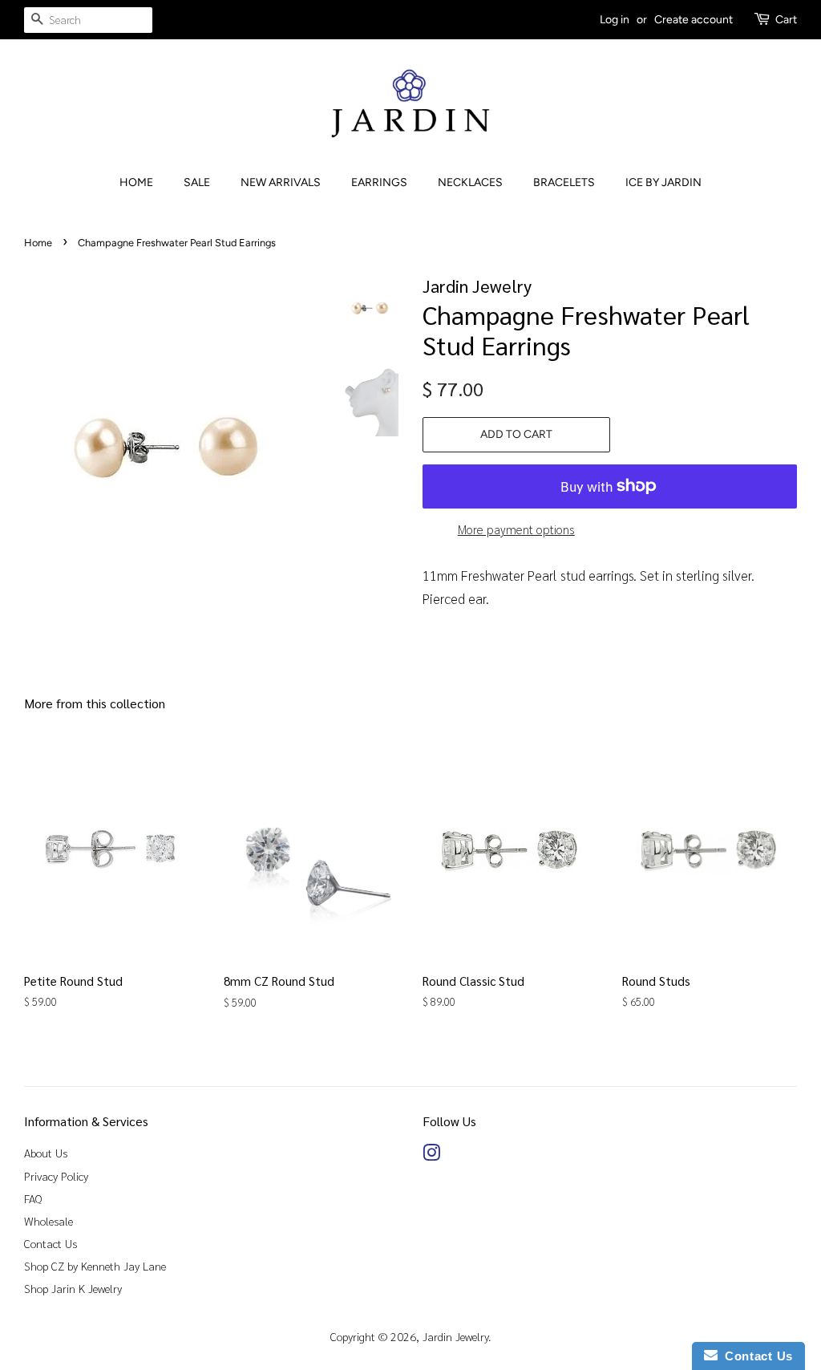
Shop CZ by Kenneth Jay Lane (95, 1266)
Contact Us (50, 1243)
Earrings (379, 182)
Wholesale (48, 1221)
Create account (693, 19)
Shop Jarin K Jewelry (73, 1288)
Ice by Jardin (663, 182)
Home (136, 182)
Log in (614, 19)
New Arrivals (281, 182)
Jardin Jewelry (455, 1336)
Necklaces (470, 182)
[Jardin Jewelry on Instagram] (431, 1155)
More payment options (516, 529)
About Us (45, 1152)
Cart (786, 19)
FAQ (33, 1198)
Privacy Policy (56, 1176)
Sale (197, 182)
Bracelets (564, 182)
